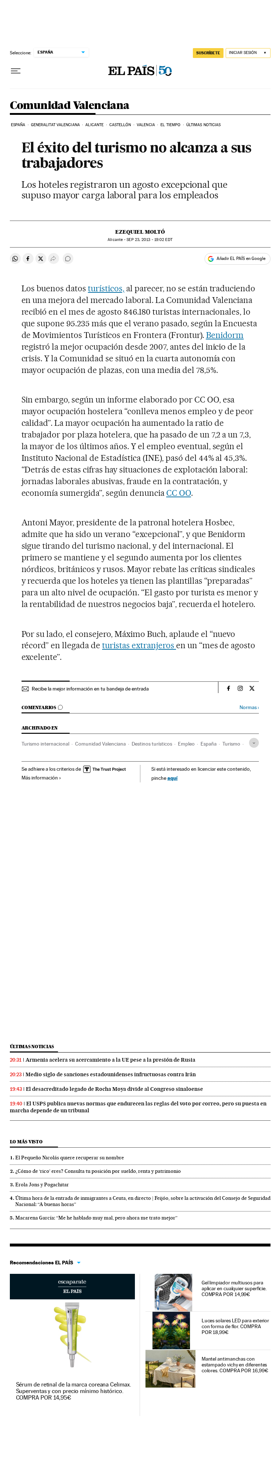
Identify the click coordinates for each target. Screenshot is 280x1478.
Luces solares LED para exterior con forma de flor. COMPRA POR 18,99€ (235, 1326)
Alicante (94, 124)
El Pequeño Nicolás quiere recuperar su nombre (69, 1157)
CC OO (178, 493)
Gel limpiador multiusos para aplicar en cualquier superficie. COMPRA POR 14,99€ (234, 1288)
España (18, 124)
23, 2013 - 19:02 (149, 239)
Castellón (120, 124)
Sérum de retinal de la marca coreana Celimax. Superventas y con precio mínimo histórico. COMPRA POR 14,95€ (73, 1391)
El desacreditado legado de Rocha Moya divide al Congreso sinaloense (114, 1089)
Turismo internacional (45, 744)
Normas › (249, 707)
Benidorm (225, 335)
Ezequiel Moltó (140, 232)
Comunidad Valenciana (69, 106)
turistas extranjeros (139, 645)
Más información (40, 778)
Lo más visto (26, 1141)
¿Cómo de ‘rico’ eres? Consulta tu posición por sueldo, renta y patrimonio (98, 1171)
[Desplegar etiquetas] (254, 743)
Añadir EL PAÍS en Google (241, 258)
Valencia (146, 124)
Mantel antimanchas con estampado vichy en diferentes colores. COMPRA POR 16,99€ (235, 1364)
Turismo (231, 744)
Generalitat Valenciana (55, 124)
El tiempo (170, 124)
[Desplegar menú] (16, 71)
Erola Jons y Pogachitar (42, 1184)
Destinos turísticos (152, 744)
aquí (172, 778)
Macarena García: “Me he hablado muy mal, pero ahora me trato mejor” (96, 1218)
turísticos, (106, 288)
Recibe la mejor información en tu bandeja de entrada (90, 689)
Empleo (186, 744)
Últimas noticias (203, 124)
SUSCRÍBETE (208, 52)
